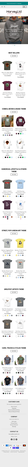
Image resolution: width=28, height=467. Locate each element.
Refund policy (23, 450)
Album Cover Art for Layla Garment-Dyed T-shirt (7, 130)
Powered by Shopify (15, 450)
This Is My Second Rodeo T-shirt (7, 212)
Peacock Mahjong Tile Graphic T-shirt (20, 212)
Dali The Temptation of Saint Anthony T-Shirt (7, 310)
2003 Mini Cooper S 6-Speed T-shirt (7, 368)
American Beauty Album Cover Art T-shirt (7, 94)
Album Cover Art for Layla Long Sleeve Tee (20, 129)
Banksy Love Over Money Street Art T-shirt (20, 74)
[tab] (12, 45)
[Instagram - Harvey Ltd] (14, 439)
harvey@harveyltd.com (14, 434)
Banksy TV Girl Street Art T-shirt (20, 250)
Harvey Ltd (7, 450)
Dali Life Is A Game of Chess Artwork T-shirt (7, 331)
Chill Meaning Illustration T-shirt (20, 191)
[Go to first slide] (25, 30)
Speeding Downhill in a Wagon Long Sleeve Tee (20, 152)
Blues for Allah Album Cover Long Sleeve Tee (7, 152)
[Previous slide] (2, 30)
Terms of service (13, 452)
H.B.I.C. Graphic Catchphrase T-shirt (7, 191)
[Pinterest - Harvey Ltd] (16, 439)
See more (14, 55)
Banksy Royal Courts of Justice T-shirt (7, 271)
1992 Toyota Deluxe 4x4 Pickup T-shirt (7, 389)
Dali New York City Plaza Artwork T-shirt (20, 331)
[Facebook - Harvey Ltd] (12, 439)
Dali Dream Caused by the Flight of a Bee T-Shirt (20, 310)
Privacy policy (6, 452)
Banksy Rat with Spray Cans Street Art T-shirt (20, 272)
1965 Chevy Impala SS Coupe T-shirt (20, 368)
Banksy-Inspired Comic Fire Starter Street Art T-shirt (20, 94)
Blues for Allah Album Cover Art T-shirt (7, 73)
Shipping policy (21, 452)
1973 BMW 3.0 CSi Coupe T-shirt (20, 389)
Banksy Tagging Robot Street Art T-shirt (7, 250)
